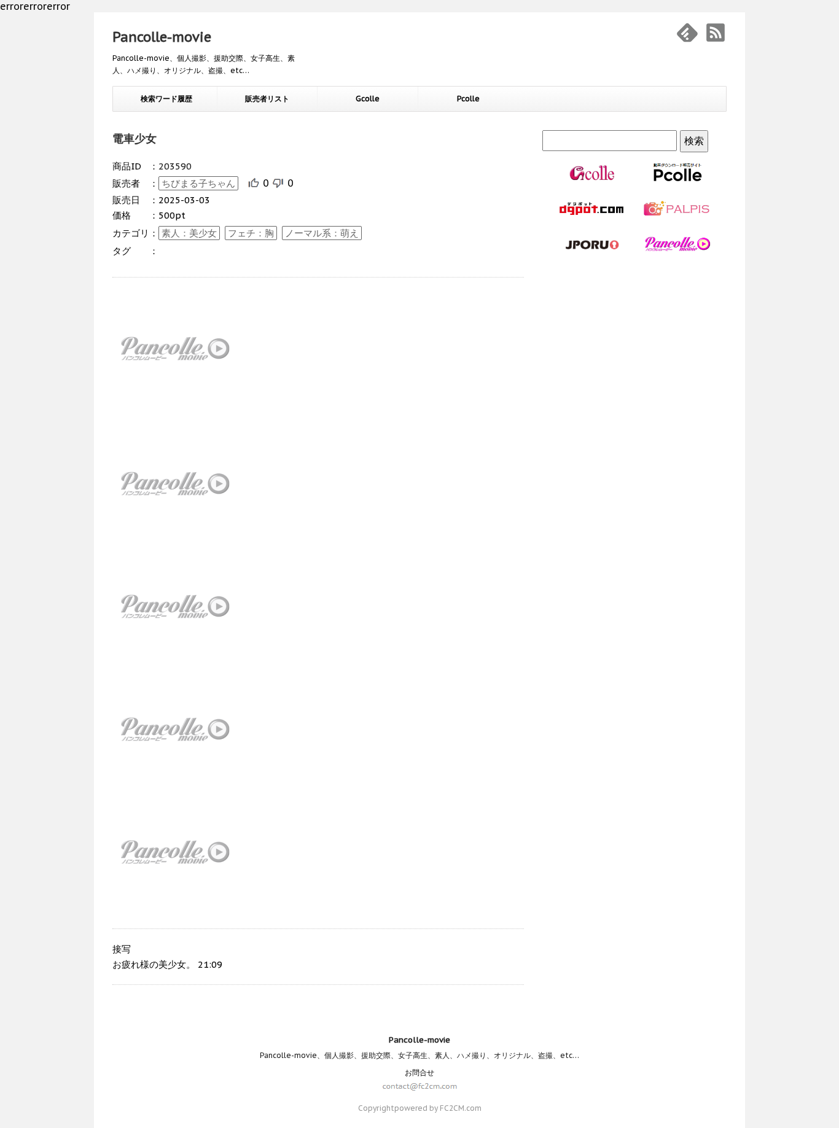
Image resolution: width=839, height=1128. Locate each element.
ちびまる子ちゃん (198, 183)
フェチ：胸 (251, 233)
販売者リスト (267, 98)
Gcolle (368, 98)
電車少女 (134, 138)
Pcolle (468, 98)
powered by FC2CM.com (438, 1108)
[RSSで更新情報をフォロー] (715, 32)
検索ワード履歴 (166, 98)
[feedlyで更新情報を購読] (687, 32)
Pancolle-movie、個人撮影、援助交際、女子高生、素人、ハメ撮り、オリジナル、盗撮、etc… (419, 1055)
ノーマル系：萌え (322, 233)
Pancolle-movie (161, 36)
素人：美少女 (189, 233)
